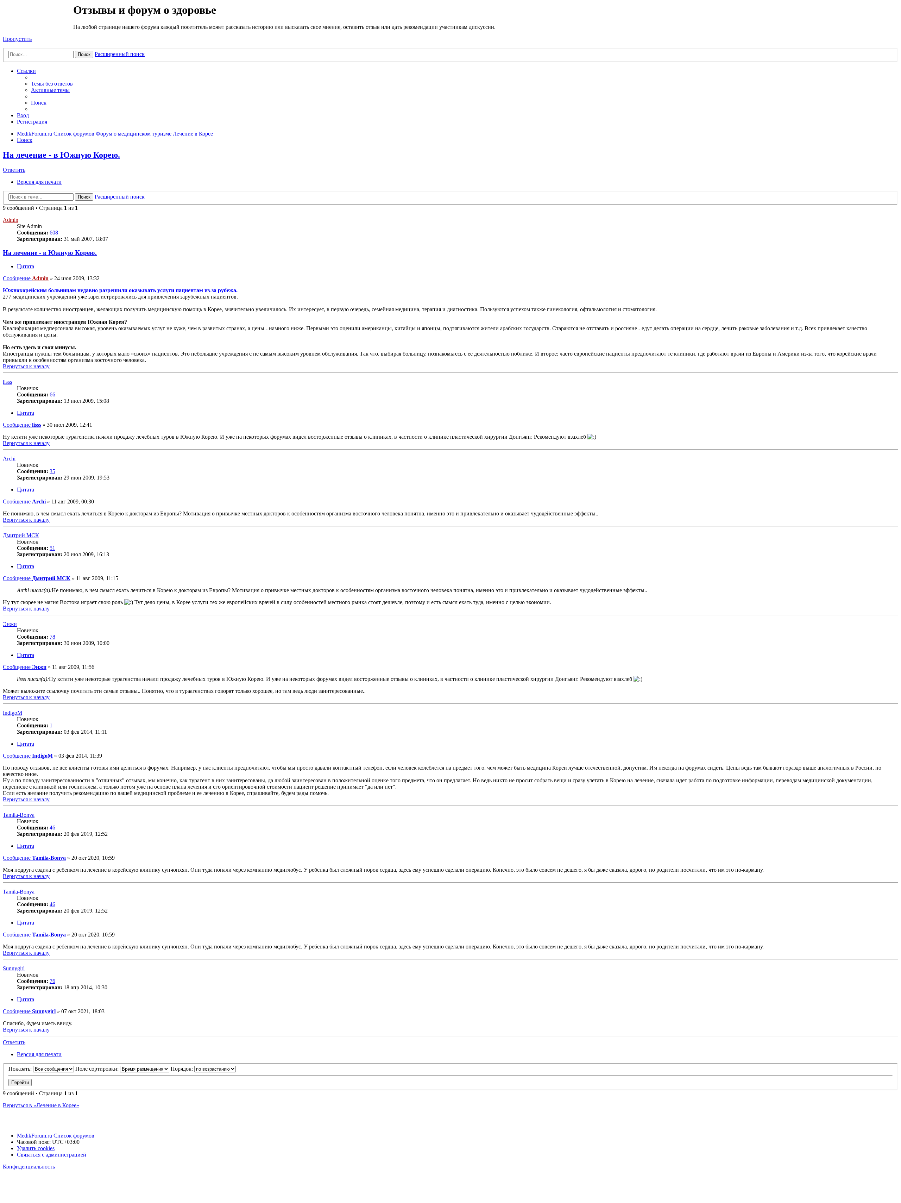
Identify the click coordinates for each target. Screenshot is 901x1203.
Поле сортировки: (97, 1069)
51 (52, 548)
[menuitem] (52, 84)
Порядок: (182, 1069)
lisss (7, 382)
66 (52, 394)
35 (52, 471)
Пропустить (17, 39)
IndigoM (12, 713)
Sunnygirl (14, 968)
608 (54, 233)
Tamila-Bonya (18, 815)
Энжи (10, 624)
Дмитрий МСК (21, 535)
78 (52, 637)
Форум (37, 19)
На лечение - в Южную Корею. (61, 154)
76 (52, 981)
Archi (9, 459)
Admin (10, 220)
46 (52, 828)
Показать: (20, 1069)
